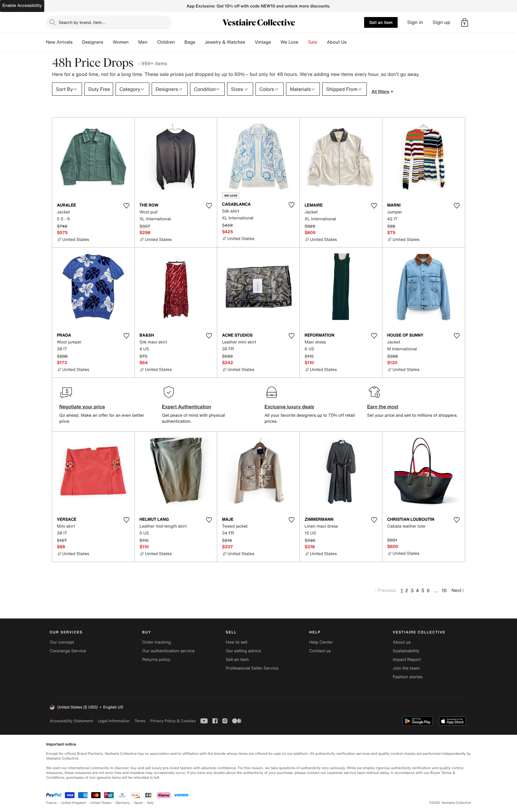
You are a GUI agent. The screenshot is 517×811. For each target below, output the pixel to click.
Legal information (114, 721)
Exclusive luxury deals (289, 406)
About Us (336, 42)
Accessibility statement (71, 721)
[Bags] (199, 42)
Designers (92, 42)
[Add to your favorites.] (126, 205)
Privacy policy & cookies (173, 721)
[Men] (152, 42)
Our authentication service (168, 651)
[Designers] (108, 42)
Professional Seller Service (252, 668)
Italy (150, 803)
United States (101, 803)
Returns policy (156, 659)
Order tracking (156, 642)
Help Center (321, 642)
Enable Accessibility (22, 5)
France (51, 803)
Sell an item (381, 22)
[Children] (179, 42)
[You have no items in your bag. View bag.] (464, 22)
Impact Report (407, 659)
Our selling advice (243, 651)
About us (401, 642)
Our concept (62, 642)
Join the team (406, 668)
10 (444, 590)
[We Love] (303, 42)
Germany (122, 803)
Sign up (441, 22)
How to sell (236, 642)
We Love (290, 42)
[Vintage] (275, 42)
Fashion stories (407, 677)
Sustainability (406, 651)
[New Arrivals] (77, 42)
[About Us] (351, 42)
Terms (139, 721)
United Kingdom (73, 803)
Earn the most (383, 406)
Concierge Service (68, 651)
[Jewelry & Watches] (249, 42)
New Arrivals (59, 42)
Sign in (415, 22)
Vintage (263, 42)
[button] (464, 22)
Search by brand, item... (82, 22)
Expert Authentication (186, 406)
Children (166, 42)
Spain (138, 803)
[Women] (133, 42)
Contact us (320, 651)
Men (143, 42)
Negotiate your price (82, 406)
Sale (312, 42)
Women (121, 42)
